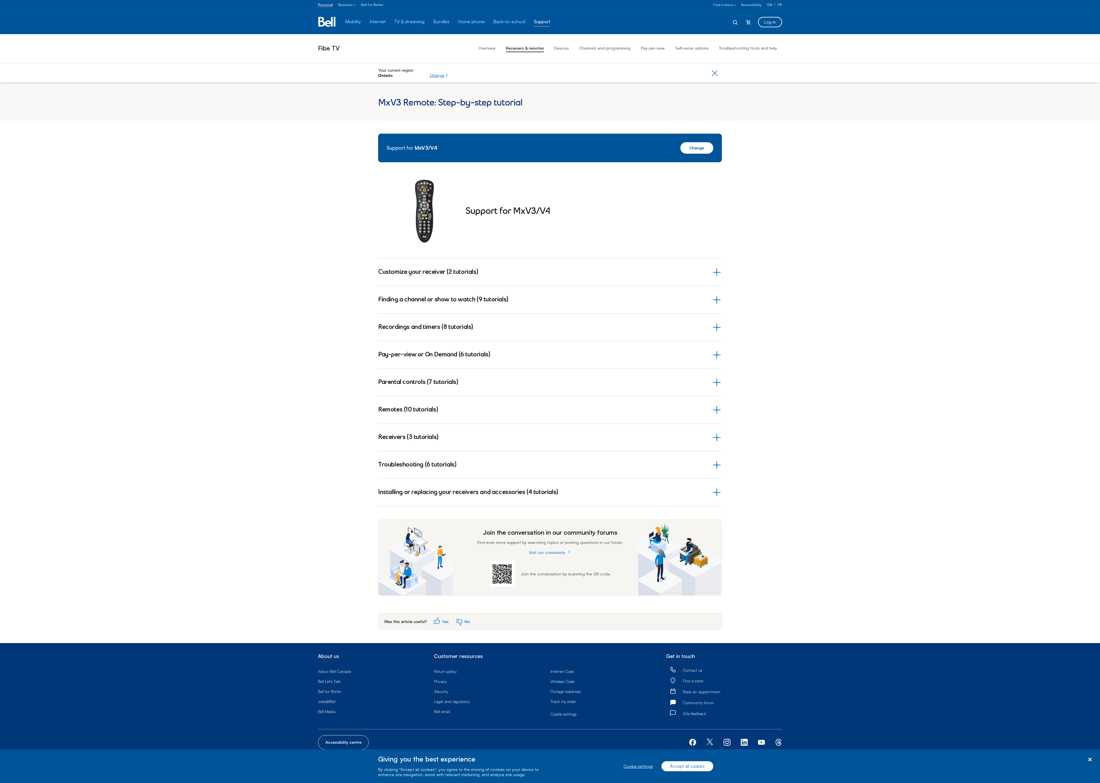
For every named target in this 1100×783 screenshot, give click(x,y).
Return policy (445, 671)
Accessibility (751, 5)
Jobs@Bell (326, 701)
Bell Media (326, 711)
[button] (439, 75)
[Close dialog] (1089, 759)
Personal (325, 5)
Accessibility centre (343, 742)
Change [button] (697, 147)
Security (441, 691)
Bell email (442, 711)
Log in (770, 21)
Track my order (563, 701)
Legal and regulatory (452, 701)
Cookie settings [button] (564, 714)
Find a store (723, 5)
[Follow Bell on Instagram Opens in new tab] (727, 742)
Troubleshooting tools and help (748, 48)
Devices (561, 48)
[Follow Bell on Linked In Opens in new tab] (744, 741)
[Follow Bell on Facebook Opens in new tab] (692, 741)
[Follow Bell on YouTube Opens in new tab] (761, 741)
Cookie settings (638, 766)
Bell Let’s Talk (329, 681)
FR (780, 5)
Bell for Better (372, 5)
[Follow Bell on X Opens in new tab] (709, 742)
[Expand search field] (735, 22)
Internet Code (562, 671)
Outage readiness (566, 691)
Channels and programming (604, 48)
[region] (550, 766)
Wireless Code (562, 681)
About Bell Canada (334, 671)
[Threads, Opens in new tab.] (778, 741)
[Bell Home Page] (327, 22)
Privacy (440, 681)
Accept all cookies (687, 766)
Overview (487, 48)
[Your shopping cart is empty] (748, 22)
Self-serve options (692, 48)
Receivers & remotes (525, 48)
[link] (672, 669)
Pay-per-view (653, 48)
